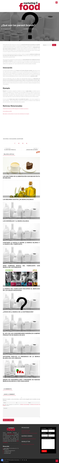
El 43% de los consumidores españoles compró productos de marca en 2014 (21, 334)
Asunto (49, 433)
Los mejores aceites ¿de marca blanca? (18, 199)
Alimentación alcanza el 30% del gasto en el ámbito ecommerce (15, 108)
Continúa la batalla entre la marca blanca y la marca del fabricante (21, 243)
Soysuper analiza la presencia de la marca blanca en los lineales (21, 357)
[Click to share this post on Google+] (23, 143)
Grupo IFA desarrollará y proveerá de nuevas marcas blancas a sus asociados (21, 380)
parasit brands (20, 138)
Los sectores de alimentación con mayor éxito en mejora (21, 177)
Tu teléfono (43, 433)
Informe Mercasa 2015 (7, 111)
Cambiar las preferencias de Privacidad (29, 433)
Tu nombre (43, 428)
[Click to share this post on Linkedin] (27, 143)
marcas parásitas (12, 138)
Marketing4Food (29, 28)
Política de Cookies (25, 431)
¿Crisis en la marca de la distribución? (18, 312)
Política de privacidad (25, 404)
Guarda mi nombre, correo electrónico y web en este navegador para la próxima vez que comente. (21, 400)
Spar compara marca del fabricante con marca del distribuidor (21, 266)
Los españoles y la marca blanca (16, 221)
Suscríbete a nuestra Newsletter (28, 444)
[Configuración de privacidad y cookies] (2, 460)
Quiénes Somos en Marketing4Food (29, 438)
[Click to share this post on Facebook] (16, 143)
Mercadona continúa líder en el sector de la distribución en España (16, 113)
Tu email (50, 428)
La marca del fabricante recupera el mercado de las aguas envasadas (21, 289)
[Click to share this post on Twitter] (19, 143)
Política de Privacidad (26, 430)
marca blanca (6, 138)
